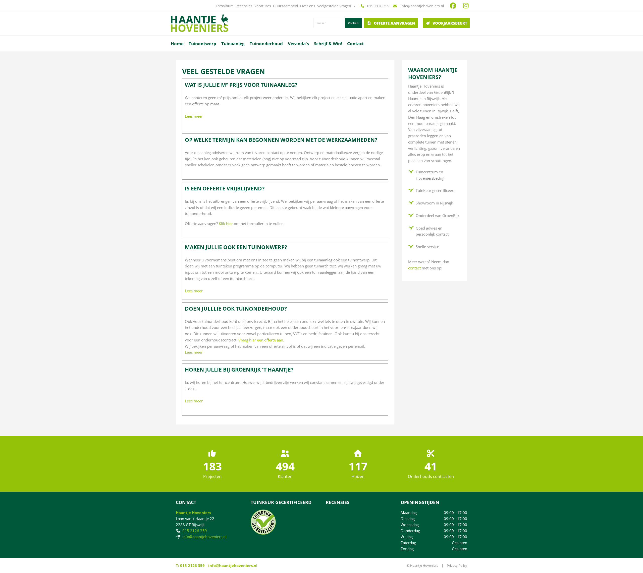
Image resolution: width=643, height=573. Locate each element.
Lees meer (194, 116)
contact (414, 267)
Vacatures (262, 6)
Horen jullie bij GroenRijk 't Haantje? (239, 369)
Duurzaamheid (285, 6)
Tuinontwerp (202, 43)
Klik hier (226, 223)
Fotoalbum (225, 6)
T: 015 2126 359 (190, 565)
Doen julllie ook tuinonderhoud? (236, 308)
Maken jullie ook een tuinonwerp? (236, 247)
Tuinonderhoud (266, 43)
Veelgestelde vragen (334, 6)
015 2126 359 (378, 6)
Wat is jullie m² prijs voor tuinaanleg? (241, 84)
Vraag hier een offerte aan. (261, 339)
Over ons (307, 6)
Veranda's (298, 43)
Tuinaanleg (233, 43)
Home (177, 43)
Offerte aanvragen (394, 23)
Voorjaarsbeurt (450, 23)
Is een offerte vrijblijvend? (224, 188)
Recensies (244, 6)
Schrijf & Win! (328, 43)
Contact (355, 43)
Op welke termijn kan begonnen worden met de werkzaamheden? (281, 139)
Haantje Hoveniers (193, 512)
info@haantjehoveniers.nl (422, 6)
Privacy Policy (457, 565)
